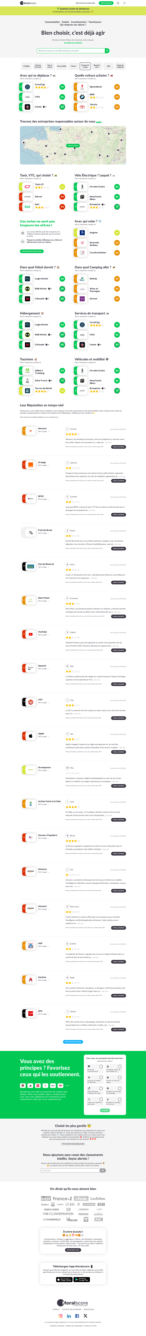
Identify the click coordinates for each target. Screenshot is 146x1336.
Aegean (94, 232)
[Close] (103, 1230)
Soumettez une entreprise (73, 43)
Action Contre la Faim (49, 801)
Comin (38, 107)
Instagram (60, 1316)
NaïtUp (93, 278)
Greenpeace (44, 767)
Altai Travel (41, 380)
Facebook (77, 1316)
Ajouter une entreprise (71, 1309)
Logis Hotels (41, 278)
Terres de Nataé (43, 388)
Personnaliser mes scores (32, 251)
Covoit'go (40, 84)
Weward (42, 428)
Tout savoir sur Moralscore (73, 1144)
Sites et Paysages (95, 290)
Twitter (85, 1316)
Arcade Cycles (97, 186)
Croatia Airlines (98, 252)
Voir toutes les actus (73, 1042)
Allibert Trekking (39, 371)
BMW (92, 94)
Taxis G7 (39, 184)
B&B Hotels (41, 288)
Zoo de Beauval (46, 564)
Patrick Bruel (45, 530)
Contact (56, 1309)
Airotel (93, 298)
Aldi (40, 943)
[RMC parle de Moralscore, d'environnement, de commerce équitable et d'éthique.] (98, 1219)
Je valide (105, 1110)
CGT (40, 699)
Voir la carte (73, 145)
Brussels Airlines (94, 243)
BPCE (41, 496)
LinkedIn (69, 1316)
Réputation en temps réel (85, 3)
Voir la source (118, 447)
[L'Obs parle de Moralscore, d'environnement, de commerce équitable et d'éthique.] (70, 1204)
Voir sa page (42, 431)
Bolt (37, 204)
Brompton (95, 204)
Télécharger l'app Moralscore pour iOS (64, 1279)
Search (118, 3)
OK (102, 1170)
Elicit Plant (44, 598)
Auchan (42, 977)
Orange (42, 462)
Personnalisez (106, 3)
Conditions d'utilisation (57, 1326)
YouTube (42, 632)
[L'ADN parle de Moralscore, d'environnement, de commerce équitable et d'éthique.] (99, 1209)
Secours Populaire (47, 835)
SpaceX (42, 666)
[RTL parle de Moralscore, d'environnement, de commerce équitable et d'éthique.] (68, 1209)
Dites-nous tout (73, 1250)
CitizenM (40, 298)
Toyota (93, 104)
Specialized (96, 87)
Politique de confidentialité (74, 1326)
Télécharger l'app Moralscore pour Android (81, 1279)
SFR (40, 1011)
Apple (41, 733)
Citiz (37, 97)
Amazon (42, 869)
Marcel (38, 196)
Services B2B (89, 1309)
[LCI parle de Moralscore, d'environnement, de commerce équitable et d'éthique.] (101, 1204)
